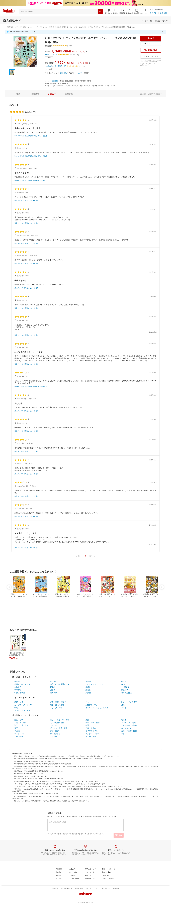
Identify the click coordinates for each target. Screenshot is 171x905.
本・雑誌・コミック (27, 27)
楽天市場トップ (12, 27)
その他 (57, 27)
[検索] (100, 11)
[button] (116, 11)
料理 (50, 27)
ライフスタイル (41, 27)
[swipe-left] (9, 587)
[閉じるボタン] (163, 32)
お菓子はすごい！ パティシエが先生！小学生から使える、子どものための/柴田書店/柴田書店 (93, 27)
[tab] (17, 94)
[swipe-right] (162, 587)
